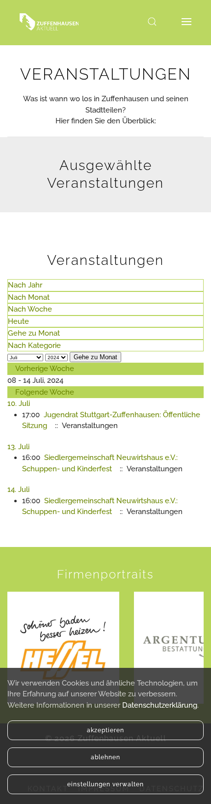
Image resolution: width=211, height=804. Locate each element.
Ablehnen (105, 757)
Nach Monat (29, 297)
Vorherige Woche (44, 368)
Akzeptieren (105, 730)
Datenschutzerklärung (159, 705)
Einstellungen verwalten (105, 784)
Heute (18, 321)
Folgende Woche (44, 392)
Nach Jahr (25, 285)
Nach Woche (30, 309)
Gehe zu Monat (34, 333)
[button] (152, 21)
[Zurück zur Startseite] (49, 21)
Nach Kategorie (34, 345)
